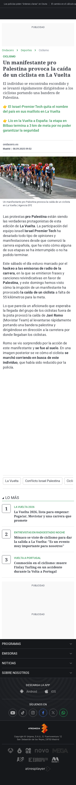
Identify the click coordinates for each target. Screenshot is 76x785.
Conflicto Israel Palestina (42, 481)
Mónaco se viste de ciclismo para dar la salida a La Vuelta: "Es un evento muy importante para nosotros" (43, 541)
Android (31, 691)
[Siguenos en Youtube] (13, 713)
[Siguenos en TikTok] (23, 713)
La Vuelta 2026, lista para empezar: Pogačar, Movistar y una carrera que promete (42, 516)
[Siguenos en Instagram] (33, 713)
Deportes (26, 50)
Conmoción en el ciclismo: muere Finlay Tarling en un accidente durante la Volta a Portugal (40, 567)
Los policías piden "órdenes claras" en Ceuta (25, 4)
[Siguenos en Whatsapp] (63, 713)
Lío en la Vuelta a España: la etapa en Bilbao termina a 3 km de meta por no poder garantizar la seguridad (37, 125)
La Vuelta (12, 481)
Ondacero (8, 50)
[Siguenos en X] (53, 713)
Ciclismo (44, 50)
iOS (53, 691)
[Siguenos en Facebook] (43, 713)
